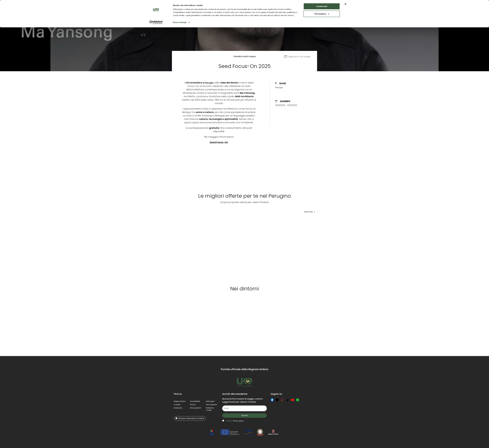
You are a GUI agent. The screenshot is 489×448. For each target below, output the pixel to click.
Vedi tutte (308, 212)
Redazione (178, 408)
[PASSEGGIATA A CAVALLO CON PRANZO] (280, 248)
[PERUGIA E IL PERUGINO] (347, 248)
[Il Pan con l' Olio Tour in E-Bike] (325, 248)
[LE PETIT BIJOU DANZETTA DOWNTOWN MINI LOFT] (185, 248)
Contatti (177, 404)
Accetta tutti (321, 6)
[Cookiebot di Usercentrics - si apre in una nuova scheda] (156, 22)
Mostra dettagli (180, 22)
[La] (253, 248)
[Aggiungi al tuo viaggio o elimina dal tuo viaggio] (195, 220)
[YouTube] (292, 399)
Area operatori (195, 408)
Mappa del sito (179, 401)
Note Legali (210, 401)
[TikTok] (287, 399)
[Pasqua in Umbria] (304, 248)
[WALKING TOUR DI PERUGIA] (209, 248)
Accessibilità (195, 401)
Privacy (193, 404)
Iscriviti (245, 415)
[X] (277, 399)
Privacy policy (238, 421)
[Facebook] (272, 399)
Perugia (209, 82)
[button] (210, 409)
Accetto (235, 421)
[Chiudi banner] (345, 4)
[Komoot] (297, 399)
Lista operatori (211, 404)
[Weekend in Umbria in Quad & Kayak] (229, 248)
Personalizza (320, 14)
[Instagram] (282, 399)
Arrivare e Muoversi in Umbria (191, 418)
